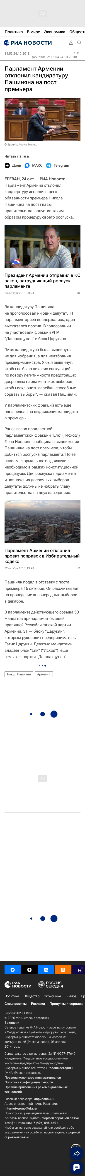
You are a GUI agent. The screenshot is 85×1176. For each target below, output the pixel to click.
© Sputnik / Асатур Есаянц (20, 144)
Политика (12, 996)
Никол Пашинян (19, 674)
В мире (71, 996)
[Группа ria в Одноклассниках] (63, 969)
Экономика (52, 996)
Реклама (38, 1004)
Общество (31, 996)
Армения (43, 674)
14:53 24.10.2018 (17, 53)
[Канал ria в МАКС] (13, 969)
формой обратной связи (60, 1118)
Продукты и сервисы (66, 1004)
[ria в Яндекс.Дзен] (29, 969)
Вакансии (12, 1022)
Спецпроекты (16, 1004)
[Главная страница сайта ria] (27, 42)
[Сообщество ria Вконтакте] (46, 969)
